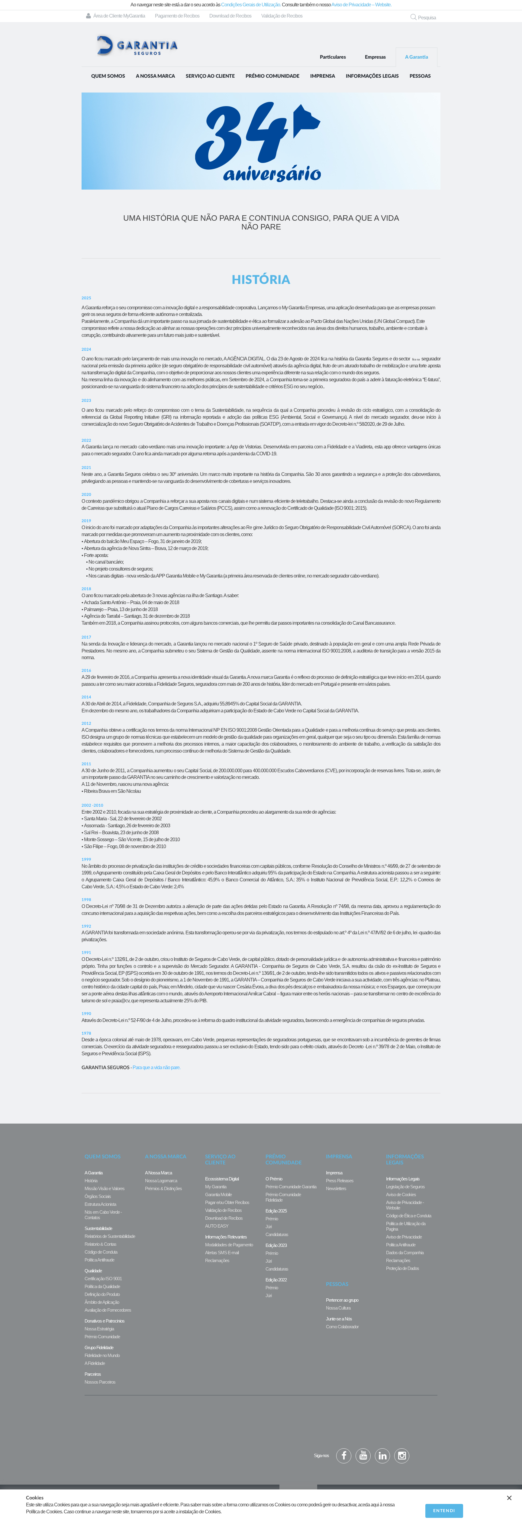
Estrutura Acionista (100, 1204)
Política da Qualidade (102, 1286)
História (91, 1180)
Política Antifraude (99, 1259)
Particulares (333, 57)
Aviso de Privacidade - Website (405, 1205)
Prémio (272, 1218)
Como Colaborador (342, 1326)
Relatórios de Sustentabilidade (110, 1236)
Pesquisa (427, 17)
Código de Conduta (101, 1252)
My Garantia (215, 1186)
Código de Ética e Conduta (408, 1215)
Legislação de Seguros (405, 1186)
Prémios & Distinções (163, 1188)
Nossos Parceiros (100, 1382)
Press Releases (339, 1180)
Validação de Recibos (281, 15)
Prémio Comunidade (102, 1336)
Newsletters (336, 1188)
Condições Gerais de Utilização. (251, 4)
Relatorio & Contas (100, 1244)
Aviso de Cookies (401, 1194)
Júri (269, 1226)
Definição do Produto (102, 1294)
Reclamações (217, 1260)
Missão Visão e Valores (104, 1188)
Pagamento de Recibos (177, 15)
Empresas (375, 57)
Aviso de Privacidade (404, 1236)
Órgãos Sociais (98, 1196)
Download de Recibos (230, 15)
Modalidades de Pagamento (229, 1244)
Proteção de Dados (402, 1268)
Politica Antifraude (400, 1244)
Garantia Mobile (218, 1194)
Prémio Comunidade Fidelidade (283, 1197)
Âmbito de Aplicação (102, 1302)
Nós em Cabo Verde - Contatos (103, 1214)
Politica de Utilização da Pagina (405, 1226)
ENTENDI (444, 1511)
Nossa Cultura (338, 1307)
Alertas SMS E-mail (222, 1252)
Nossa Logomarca (161, 1180)
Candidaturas (277, 1234)
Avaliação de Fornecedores (108, 1310)
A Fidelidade (95, 1363)
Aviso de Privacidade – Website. (361, 4)
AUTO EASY (216, 1225)
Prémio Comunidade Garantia (291, 1186)
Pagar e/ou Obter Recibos (227, 1202)
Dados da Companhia (405, 1252)
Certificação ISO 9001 (103, 1278)
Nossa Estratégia (99, 1328)
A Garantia (416, 57)
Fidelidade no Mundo (102, 1355)
